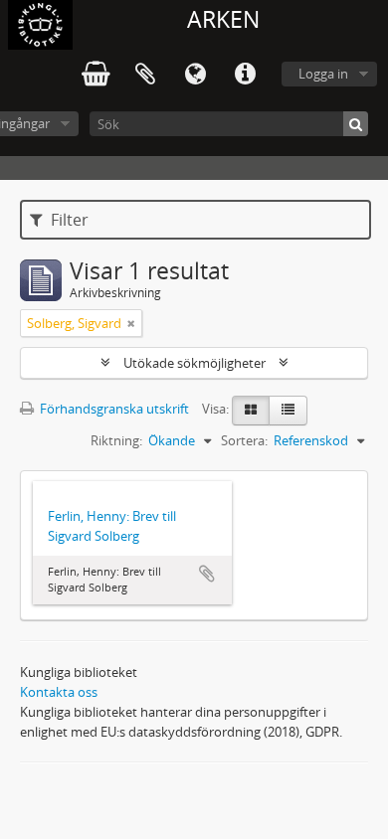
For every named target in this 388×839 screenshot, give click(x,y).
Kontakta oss (58, 692)
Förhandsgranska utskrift (113, 409)
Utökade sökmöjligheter (194, 363)
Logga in (323, 74)
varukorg (95, 74)
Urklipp (145, 74)
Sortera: (244, 440)
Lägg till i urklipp (207, 574)
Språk (195, 74)
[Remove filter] (131, 323)
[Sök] (355, 123)
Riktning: (116, 440)
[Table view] (288, 410)
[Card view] (251, 410)
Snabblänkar (245, 74)
